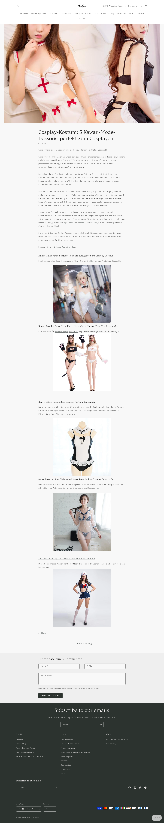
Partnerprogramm (68, 748)
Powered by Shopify (33, 817)
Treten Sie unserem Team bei (117, 740)
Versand (64, 761)
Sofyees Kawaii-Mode (64, 247)
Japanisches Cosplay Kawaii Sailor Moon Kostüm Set (66, 558)
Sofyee (41, 233)
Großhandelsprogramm (70, 744)
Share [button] (43, 633)
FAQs (63, 774)
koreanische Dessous (87, 223)
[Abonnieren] (100, 724)
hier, (92, 261)
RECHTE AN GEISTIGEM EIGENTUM (29, 757)
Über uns (19, 740)
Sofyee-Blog (21, 744)
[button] (18, 6)
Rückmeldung (111, 744)
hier (97, 488)
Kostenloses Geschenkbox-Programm (75, 752)
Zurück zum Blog (83, 644)
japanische (68, 223)
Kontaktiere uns (67, 740)
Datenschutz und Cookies (26, 748)
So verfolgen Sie (67, 757)
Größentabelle (66, 769)
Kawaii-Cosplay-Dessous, (66, 331)
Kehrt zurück (66, 765)
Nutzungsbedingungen (25, 752)
